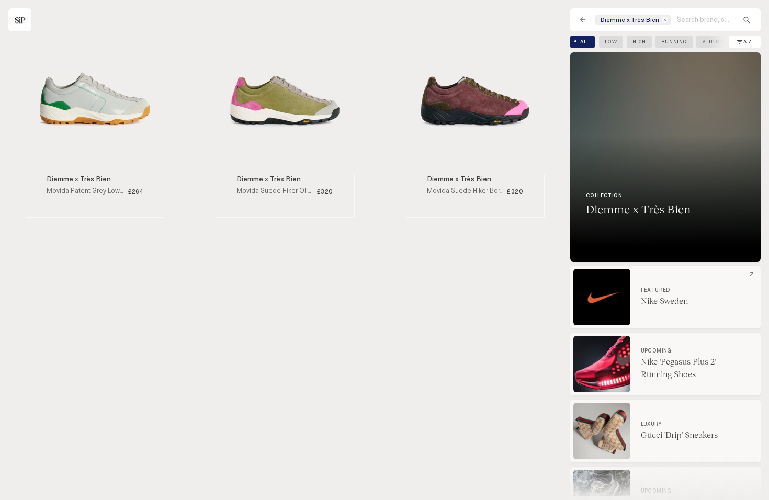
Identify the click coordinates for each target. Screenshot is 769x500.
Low (611, 42)
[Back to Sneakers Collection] (582, 19)
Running (674, 42)
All (585, 42)
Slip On (713, 42)
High (639, 42)
